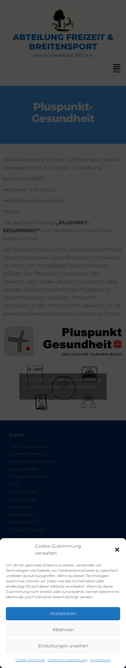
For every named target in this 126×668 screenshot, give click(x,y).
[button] (117, 550)
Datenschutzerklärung (67, 660)
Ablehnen (63, 629)
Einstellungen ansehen (63, 646)
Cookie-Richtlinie (30, 660)
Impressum (100, 660)
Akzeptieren (63, 613)
